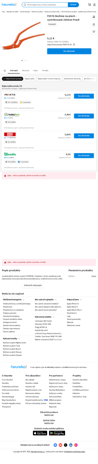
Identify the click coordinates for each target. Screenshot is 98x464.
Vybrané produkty (43, 316)
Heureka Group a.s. (38, 451)
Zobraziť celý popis (33, 285)
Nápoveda (53, 407)
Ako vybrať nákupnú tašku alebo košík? (49, 307)
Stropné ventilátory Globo (12, 319)
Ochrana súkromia (32, 397)
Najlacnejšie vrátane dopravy (49, 78)
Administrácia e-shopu (57, 380)
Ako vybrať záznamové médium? (47, 304)
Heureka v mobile (31, 383)
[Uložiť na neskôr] (93, 31)
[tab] (14, 71)
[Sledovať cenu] (93, 24)
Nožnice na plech (37, 12)
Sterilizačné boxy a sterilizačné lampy (16, 304)
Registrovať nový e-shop (58, 383)
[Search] (5, 70)
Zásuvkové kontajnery (11, 316)
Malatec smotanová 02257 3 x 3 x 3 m (48, 340)
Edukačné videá (55, 403)
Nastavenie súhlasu (32, 393)
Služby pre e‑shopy (56, 386)
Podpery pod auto (9, 313)
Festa (94, 276)
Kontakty (5, 383)
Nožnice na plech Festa (52, 12)
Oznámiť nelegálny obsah (11, 403)
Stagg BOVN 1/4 (41, 327)
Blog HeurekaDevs (9, 400)
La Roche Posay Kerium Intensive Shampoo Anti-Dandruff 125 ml (49, 333)
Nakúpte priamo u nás (33, 390)
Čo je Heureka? (7, 380)
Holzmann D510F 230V (43, 324)
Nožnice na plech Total (11, 346)
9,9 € (68, 154)
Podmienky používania (10, 386)
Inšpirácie (76, 393)
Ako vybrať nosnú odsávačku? (46, 310)
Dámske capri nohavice (11, 328)
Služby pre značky (55, 393)
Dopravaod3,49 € (64, 118)
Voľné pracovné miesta (10, 390)
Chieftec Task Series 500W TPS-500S (48, 336)
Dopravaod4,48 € (64, 138)
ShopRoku (76, 383)
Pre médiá (5, 393)
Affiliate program (55, 400)
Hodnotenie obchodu (72, 78)
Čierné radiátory (9, 332)
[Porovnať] (93, 16)
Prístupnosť (6, 407)
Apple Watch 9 (72, 307)
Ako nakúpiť (29, 380)
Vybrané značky (10, 338)
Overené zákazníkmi (80, 380)
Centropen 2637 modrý (43, 321)
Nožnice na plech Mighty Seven (14, 343)
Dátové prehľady (55, 397)
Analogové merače (10, 322)
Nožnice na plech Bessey (12, 352)
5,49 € (68, 114)
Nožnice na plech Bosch (12, 349)
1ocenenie (26, 102)
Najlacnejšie (30, 78)
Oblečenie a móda (73, 325)
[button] (14, 70)
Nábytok (70, 322)
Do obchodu (84, 96)
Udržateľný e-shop (80, 397)
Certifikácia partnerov (81, 390)
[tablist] (34, 71)
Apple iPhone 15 (73, 304)
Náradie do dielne (12, 12)
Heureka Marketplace (57, 390)
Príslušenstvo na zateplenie (13, 310)
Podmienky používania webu (74, 451)
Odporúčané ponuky (14, 78)
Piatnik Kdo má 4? (41, 330)
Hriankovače (7, 307)
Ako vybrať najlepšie (44, 299)
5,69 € (68, 134)
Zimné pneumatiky (74, 319)
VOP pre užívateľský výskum (35, 403)
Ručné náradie (25, 12)
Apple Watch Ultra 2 (74, 310)
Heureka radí (30, 386)
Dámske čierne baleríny (11, 325)
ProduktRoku (77, 386)
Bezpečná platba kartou (34, 400)
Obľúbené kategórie (12, 299)
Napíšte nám (49, 415)
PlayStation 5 (72, 313)
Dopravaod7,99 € (64, 98)
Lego (69, 316)
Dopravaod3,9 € (65, 158)
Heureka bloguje (8, 397)
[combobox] (45, 4)
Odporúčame (73, 299)
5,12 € (68, 95)
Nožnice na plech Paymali (12, 355)
